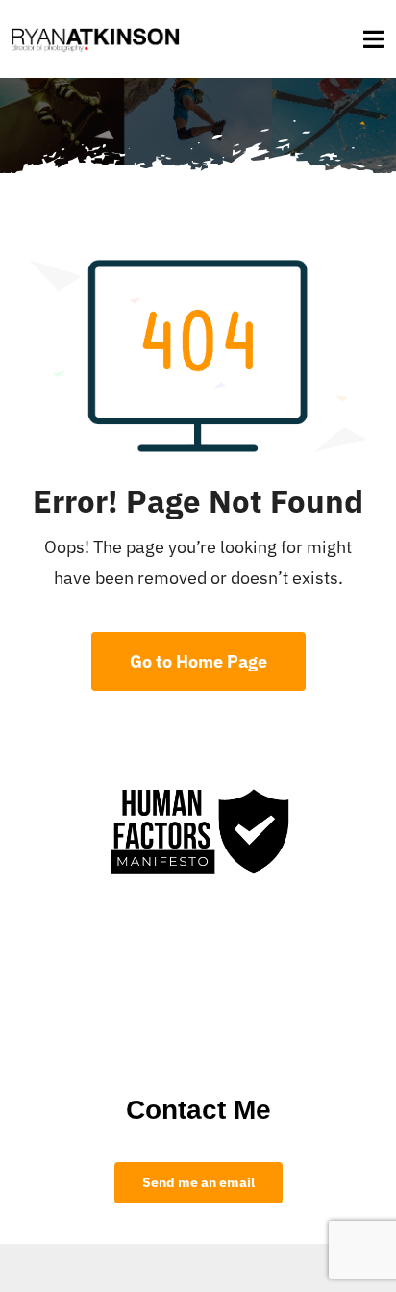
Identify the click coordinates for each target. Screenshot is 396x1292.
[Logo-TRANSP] (95, 27)
